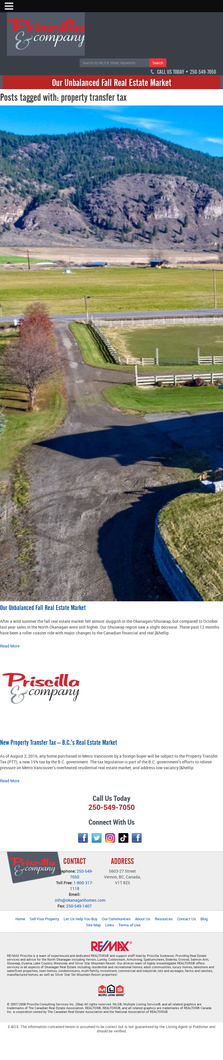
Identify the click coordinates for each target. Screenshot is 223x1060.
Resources (164, 918)
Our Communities (116, 918)
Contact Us (186, 918)
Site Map (93, 925)
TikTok (123, 838)
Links (109, 925)
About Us (142, 918)
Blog (204, 918)
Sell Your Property (44, 918)
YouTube (137, 838)
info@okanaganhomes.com (80, 900)
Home (20, 918)
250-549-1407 (79, 906)
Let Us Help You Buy (81, 918)
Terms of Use (129, 925)
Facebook (83, 838)
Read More (9, 646)
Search (157, 62)
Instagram (110, 838)
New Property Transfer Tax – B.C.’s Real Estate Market (58, 742)
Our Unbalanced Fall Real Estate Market (43, 608)
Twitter (96, 838)
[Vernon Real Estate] (46, 33)
